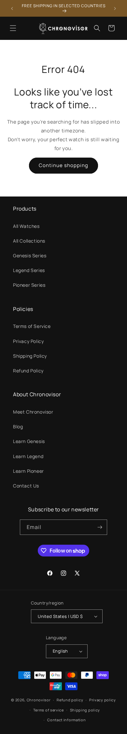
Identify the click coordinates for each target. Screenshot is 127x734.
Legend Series (29, 270)
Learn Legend (28, 456)
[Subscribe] (99, 527)
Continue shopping (63, 165)
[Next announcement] (115, 8)
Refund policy (70, 699)
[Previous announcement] (12, 8)
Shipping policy (85, 710)
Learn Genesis (29, 441)
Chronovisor (39, 699)
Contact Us (26, 486)
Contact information (66, 719)
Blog (18, 426)
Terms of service (48, 710)
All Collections (29, 241)
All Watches (26, 226)
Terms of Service (32, 326)
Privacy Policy (28, 341)
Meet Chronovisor (33, 412)
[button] (13, 28)
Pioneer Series (29, 285)
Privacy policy (102, 699)
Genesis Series (29, 255)
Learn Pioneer (28, 471)
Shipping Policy (30, 356)
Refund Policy (28, 370)
